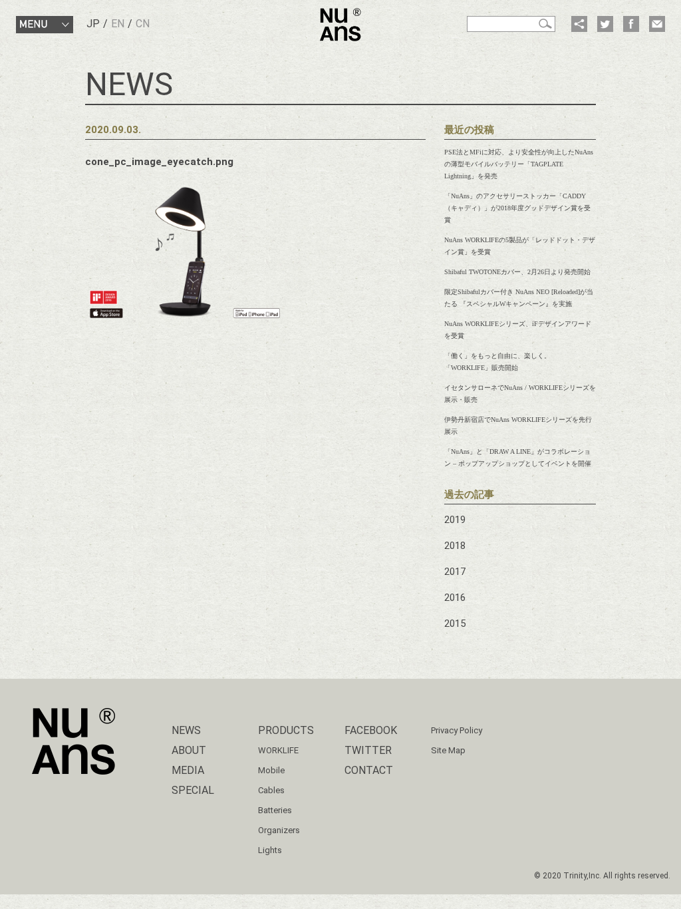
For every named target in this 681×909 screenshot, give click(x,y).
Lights (270, 850)
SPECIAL (193, 790)
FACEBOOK (370, 730)
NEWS (186, 730)
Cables (271, 790)
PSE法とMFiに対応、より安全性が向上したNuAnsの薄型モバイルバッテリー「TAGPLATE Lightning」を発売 (518, 164)
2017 (455, 572)
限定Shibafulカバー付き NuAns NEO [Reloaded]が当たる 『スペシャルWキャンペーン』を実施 (518, 297)
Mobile (271, 770)
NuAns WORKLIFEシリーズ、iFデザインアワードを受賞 (517, 329)
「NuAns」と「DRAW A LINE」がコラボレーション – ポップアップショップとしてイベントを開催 (517, 457)
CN (143, 23)
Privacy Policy (456, 730)
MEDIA (188, 770)
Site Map (448, 750)
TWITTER (368, 750)
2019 (455, 520)
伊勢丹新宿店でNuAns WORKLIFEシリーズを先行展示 (518, 425)
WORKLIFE (278, 750)
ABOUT (189, 750)
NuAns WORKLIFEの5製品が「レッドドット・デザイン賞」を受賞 (519, 246)
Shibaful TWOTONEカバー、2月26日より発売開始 (517, 271)
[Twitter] (605, 24)
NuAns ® (340, 24)
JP (93, 23)
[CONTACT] (657, 24)
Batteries (275, 810)
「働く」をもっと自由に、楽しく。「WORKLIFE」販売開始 (497, 361)
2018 (455, 546)
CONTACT (368, 770)
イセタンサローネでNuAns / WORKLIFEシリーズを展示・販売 (520, 393)
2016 (455, 598)
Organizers (279, 830)
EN (117, 23)
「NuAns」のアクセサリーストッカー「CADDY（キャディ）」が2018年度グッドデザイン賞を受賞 (517, 208)
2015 (455, 624)
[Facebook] (631, 24)
